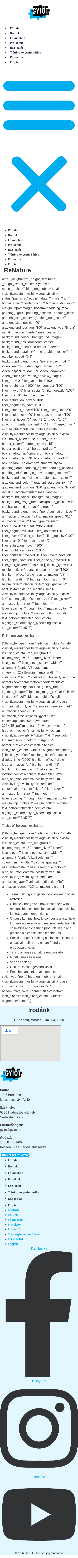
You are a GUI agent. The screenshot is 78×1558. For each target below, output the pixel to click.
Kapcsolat (17, 57)
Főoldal (15, 28)
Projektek (16, 42)
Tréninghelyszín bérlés (25, 52)
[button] (39, 145)
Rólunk (15, 33)
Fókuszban (17, 38)
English (15, 62)
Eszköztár (16, 47)
